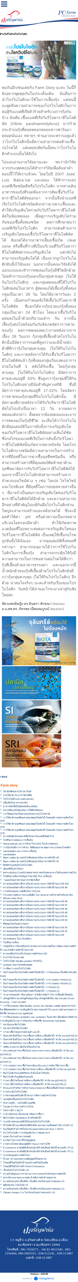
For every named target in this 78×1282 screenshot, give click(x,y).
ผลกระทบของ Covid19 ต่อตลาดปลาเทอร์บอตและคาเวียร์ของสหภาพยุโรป (39, 872)
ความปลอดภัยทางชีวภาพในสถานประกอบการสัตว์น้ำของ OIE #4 (35, 916)
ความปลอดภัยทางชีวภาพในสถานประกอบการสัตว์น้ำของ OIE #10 (36, 883)
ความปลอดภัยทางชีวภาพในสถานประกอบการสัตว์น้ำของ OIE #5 (35, 912)
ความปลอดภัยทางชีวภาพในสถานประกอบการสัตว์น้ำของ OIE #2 (35, 927)
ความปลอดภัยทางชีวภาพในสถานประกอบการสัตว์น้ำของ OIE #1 (35, 931)
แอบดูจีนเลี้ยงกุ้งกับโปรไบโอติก (18, 1099)
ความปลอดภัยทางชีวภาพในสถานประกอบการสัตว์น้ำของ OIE (33, 935)
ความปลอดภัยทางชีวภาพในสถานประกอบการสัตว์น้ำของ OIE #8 (35, 901)
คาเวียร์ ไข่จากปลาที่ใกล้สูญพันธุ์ (19, 1140)
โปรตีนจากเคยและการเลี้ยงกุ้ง (18, 840)
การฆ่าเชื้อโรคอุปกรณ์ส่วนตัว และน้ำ (21, 1032)
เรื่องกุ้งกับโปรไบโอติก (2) (16, 1170)
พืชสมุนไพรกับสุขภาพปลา (16, 923)
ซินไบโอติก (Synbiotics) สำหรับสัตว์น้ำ (22, 1118)
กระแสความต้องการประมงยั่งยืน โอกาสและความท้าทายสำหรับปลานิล (38, 895)
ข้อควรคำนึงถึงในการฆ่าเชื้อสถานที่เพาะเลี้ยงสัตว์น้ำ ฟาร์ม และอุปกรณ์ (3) (40, 1035)
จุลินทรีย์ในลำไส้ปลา (13, 869)
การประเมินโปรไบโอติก (15, 1091)
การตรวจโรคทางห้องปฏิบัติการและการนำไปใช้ (26, 1144)
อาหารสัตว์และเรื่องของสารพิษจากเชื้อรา (23, 1114)
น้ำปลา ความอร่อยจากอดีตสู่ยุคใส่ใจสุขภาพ (24, 1159)
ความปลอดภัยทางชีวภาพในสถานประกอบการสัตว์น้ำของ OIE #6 (35, 909)
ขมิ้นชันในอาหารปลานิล (15, 802)
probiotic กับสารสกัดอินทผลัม (17, 965)
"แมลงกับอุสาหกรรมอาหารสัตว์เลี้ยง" (21, 880)
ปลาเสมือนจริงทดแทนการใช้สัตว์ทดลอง (23, 810)
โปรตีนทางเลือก (11, 942)
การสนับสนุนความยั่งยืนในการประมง (21, 891)
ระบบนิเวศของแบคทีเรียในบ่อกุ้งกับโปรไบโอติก (26, 1121)
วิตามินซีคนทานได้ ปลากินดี (17, 791)
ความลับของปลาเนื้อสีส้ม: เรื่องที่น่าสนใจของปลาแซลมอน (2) (33, 1181)
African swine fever (12, 898)
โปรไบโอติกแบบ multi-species (18, 799)
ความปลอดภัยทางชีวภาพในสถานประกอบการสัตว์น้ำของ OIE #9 (35, 887)
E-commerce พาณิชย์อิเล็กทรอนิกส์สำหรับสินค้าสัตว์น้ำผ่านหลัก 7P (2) (38, 1147)
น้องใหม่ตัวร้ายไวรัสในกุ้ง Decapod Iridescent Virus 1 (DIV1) (33, 1129)
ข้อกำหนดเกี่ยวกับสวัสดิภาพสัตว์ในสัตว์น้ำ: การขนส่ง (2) (31, 987)
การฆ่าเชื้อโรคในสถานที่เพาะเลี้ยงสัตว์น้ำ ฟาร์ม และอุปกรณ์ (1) (34, 1084)
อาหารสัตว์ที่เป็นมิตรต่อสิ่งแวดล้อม (20, 806)
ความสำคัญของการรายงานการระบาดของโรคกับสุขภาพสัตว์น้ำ (34, 1174)
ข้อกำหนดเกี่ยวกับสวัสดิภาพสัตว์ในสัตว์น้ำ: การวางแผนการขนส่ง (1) (37, 983)
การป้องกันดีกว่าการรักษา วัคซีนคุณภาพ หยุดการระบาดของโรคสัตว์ (37, 847)
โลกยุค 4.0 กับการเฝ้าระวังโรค (18, 1106)
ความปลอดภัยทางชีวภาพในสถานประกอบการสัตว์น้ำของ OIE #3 (35, 920)
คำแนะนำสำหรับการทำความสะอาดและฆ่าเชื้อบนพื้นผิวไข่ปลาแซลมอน (38, 1088)
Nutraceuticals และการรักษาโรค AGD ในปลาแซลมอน (30, 843)
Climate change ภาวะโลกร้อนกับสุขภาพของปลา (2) (29, 1192)
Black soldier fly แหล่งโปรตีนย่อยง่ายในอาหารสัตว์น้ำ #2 (31, 857)
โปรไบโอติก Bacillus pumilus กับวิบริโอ (22, 961)
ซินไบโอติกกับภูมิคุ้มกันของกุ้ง (18, 1076)
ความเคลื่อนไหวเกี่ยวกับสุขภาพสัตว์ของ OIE (25, 953)
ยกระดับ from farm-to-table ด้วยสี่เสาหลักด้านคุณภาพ (29, 1177)
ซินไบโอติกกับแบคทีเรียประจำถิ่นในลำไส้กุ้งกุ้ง (26, 1073)
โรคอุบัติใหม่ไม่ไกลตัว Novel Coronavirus (24, 1166)
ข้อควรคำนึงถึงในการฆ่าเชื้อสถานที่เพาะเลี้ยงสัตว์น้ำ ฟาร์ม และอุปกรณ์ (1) (40, 1043)
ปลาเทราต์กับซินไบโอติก (15, 1028)
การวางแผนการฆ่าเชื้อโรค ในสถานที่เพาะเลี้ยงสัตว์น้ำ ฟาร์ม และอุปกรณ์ (39, 1069)
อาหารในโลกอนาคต (13, 957)
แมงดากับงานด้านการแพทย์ (17, 1136)
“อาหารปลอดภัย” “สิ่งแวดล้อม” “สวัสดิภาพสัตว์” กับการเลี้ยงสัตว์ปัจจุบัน (38, 994)
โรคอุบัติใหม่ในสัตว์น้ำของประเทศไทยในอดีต (25, 1162)
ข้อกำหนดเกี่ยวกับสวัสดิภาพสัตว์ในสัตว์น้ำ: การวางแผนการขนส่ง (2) (37, 979)
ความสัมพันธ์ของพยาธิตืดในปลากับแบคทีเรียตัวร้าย (28, 836)
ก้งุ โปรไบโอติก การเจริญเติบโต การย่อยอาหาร (26, 1132)
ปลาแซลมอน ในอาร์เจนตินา (17, 938)
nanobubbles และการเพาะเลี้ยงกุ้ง (20, 851)
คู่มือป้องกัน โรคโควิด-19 (15, 1185)
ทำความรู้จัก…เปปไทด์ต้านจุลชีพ (19, 1103)
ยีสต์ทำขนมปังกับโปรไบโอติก (17, 865)
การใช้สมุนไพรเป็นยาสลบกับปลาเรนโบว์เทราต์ (26, 814)
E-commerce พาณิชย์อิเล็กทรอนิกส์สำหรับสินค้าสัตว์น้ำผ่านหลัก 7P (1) (38, 1151)
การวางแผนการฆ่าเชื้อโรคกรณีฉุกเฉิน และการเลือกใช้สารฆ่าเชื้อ (36, 1065)
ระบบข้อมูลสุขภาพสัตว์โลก (16, 1155)
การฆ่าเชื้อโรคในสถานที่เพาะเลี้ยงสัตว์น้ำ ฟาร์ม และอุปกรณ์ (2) (34, 1080)
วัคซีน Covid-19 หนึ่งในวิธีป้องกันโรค (21, 1047)
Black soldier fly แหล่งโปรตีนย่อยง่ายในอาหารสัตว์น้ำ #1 (31, 861)
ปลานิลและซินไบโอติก (14, 1024)
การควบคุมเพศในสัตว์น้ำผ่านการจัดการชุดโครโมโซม (29, 1095)
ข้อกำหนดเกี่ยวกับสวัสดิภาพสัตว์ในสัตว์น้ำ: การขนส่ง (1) (31, 991)
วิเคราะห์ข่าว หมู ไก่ (13, 1110)
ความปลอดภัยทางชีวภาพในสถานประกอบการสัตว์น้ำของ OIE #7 (35, 905)
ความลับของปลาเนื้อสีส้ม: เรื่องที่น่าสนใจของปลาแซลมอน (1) (33, 1188)
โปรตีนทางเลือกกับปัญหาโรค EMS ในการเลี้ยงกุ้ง (27, 876)
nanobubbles (9, 854)
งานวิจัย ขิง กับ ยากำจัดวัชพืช (17, 795)
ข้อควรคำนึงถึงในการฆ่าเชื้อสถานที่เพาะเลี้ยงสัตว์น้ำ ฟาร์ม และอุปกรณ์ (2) (40, 1039)
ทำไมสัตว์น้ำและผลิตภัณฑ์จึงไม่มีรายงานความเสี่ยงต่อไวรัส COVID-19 (38, 1125)
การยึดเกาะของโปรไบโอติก (17, 968)
